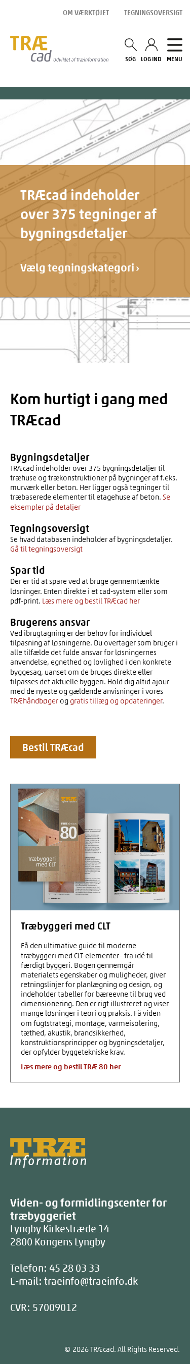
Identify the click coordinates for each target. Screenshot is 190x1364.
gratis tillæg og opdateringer (116, 700)
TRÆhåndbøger (34, 700)
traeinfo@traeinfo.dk (91, 1281)
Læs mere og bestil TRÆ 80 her (71, 1066)
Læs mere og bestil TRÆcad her (91, 601)
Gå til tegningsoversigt (46, 549)
